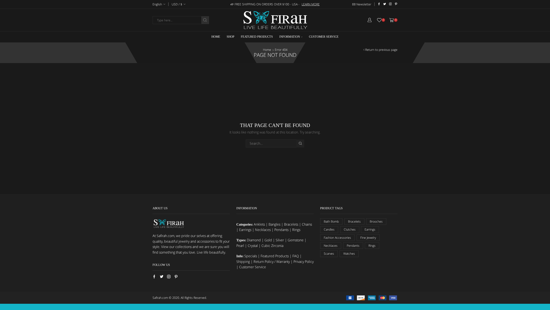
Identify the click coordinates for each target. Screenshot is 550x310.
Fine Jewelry (368, 238)
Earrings (245, 229)
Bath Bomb (331, 221)
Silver (280, 240)
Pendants (281, 229)
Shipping (243, 261)
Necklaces (263, 229)
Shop (230, 36)
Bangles (274, 224)
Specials (250, 256)
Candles (329, 229)
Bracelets (291, 224)
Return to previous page (381, 50)
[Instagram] (390, 4)
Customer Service (324, 36)
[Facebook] (379, 4)
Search (300, 143)
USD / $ (177, 4)
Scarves (329, 253)
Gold (268, 240)
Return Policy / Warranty (272, 261)
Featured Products (257, 36)
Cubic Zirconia (272, 245)
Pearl (240, 245)
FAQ (295, 256)
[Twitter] (384, 4)
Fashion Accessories (337, 238)
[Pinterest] (396, 4)
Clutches (350, 229)
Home (215, 36)
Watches (349, 253)
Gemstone (296, 240)
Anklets (259, 224)
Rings (296, 229)
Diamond (254, 240)
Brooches (376, 221)
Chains (307, 224)
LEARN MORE (311, 4)
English (157, 4)
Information (289, 36)
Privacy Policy (303, 261)
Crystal (253, 245)
